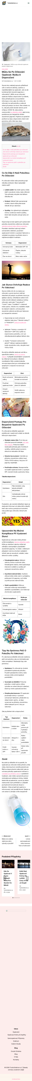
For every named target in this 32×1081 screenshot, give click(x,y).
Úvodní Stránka (16, 1051)
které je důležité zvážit (21, 542)
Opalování (5, 69)
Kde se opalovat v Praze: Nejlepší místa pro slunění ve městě (8, 878)
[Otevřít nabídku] (28, 3)
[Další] (27, 878)
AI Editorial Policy (16, 1079)
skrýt (18, 146)
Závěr (4, 166)
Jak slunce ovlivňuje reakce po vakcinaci (15, 152)
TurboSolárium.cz (8, 81)
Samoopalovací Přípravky (16, 1038)
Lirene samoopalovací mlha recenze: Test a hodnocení (24, 840)
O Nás (16, 1057)
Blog (16, 1054)
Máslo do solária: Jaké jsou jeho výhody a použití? (7, 839)
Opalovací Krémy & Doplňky (17, 1035)
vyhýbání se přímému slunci (11, 773)
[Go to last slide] (4, 878)
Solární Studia (16, 1044)
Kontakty (16, 1059)
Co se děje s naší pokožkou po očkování (15, 149)
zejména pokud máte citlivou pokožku (14, 226)
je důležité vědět (16, 112)
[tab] (14, 897)
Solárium (16, 1041)
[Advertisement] (16, 23)
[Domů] (2, 64)
